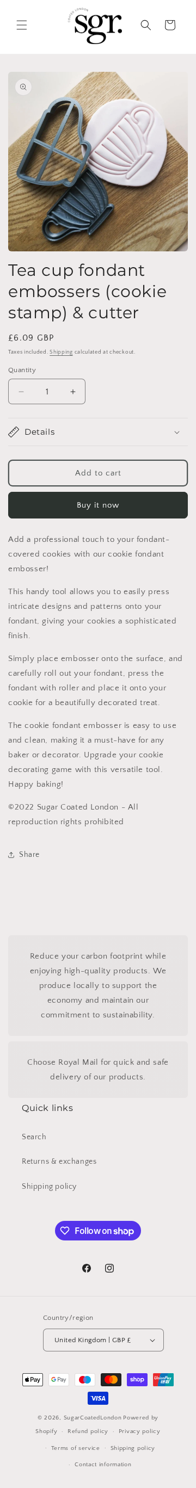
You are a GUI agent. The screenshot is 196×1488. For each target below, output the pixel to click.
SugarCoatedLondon (93, 1418)
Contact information (103, 1464)
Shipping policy (49, 1186)
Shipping (61, 352)
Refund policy (88, 1431)
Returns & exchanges (59, 1161)
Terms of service (75, 1448)
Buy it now (98, 505)
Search (34, 1137)
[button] (22, 25)
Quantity (22, 370)
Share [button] (29, 854)
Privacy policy (140, 1431)
